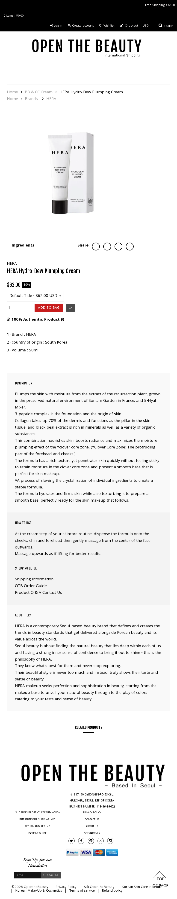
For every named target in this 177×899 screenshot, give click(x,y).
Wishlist (108, 25)
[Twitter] (71, 841)
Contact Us (92, 820)
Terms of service (82, 891)
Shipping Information (34, 579)
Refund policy (112, 891)
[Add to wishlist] (70, 308)
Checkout (131, 25)
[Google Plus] (100, 841)
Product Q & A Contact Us (38, 593)
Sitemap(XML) (92, 834)
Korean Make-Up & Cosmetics (38, 891)
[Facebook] (81, 841)
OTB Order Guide (31, 586)
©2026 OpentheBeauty (30, 887)
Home (12, 92)
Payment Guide (37, 834)
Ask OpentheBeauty (99, 887)
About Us (92, 827)
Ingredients (23, 245)
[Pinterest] (91, 841)
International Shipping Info (37, 820)
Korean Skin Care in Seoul (141, 887)
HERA (51, 99)
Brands (31, 99)
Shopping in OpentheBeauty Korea (37, 813)
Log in (58, 25)
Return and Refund (37, 827)
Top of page (160, 883)
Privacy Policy (92, 813)
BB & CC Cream (39, 92)
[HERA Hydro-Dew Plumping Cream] (71, 173)
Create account (83, 25)
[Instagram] (110, 841)
